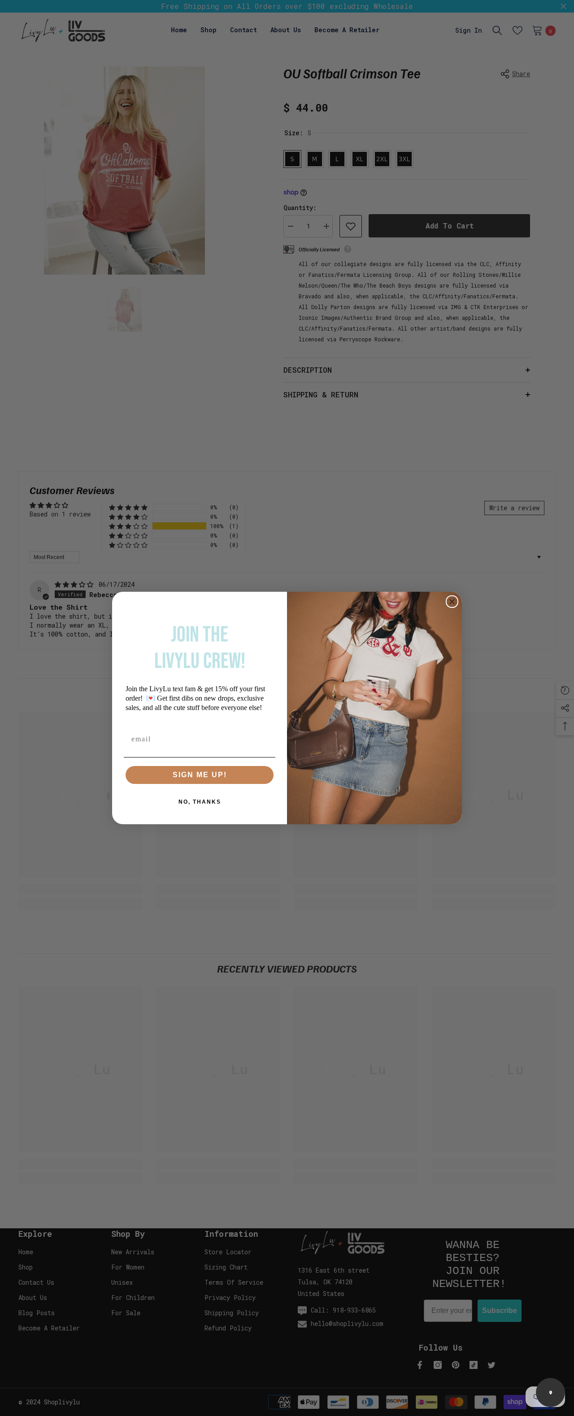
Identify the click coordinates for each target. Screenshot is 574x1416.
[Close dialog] (452, 601)
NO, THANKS (199, 802)
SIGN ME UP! (200, 775)
